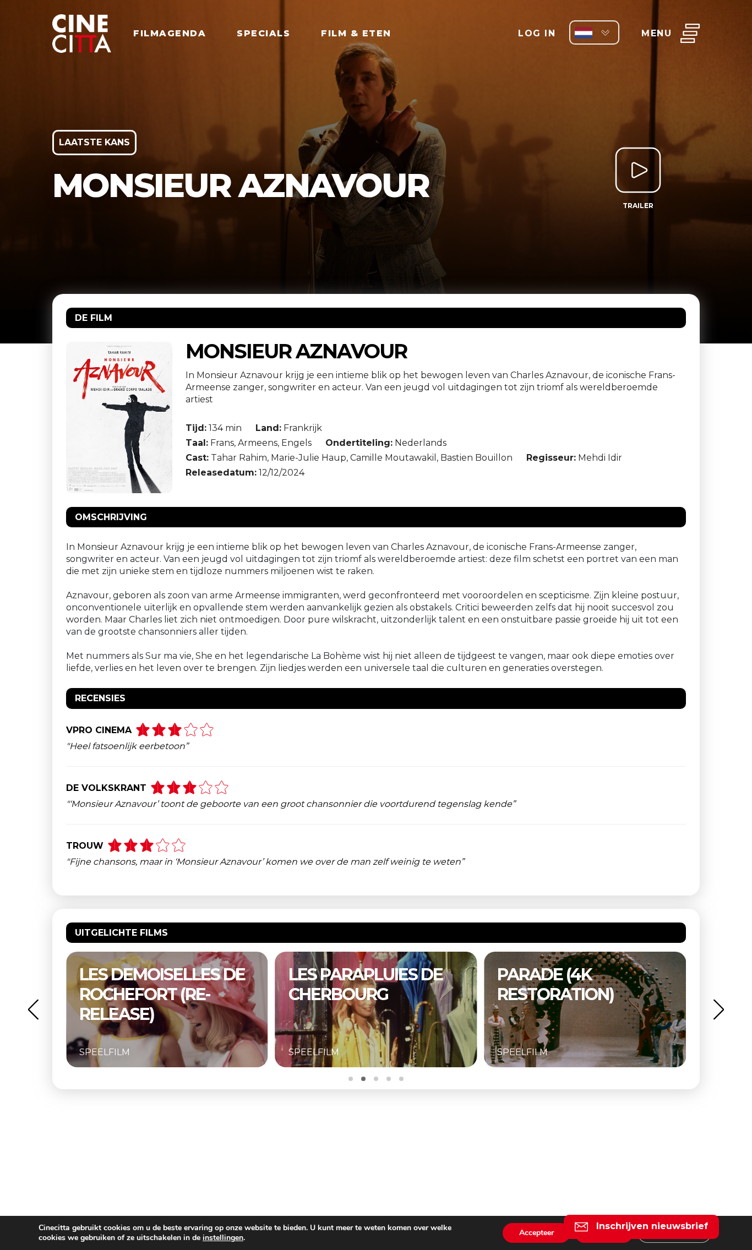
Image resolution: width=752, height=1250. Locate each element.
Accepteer (536, 1232)
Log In (536, 33)
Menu (656, 33)
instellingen (223, 1238)
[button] (33, 1009)
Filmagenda (169, 33)
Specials (263, 33)
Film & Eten (356, 33)
